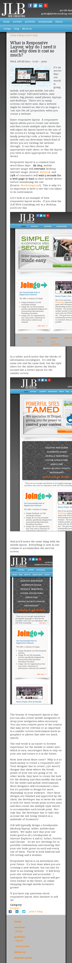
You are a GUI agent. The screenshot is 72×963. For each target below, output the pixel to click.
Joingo (7, 28)
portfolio (30, 21)
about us (27, 28)
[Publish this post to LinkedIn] (17, 911)
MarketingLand (30, 185)
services (17, 21)
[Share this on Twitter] (23, 911)
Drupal (14, 908)
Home (13, 35)
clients (59, 21)
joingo (19, 931)
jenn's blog (32, 35)
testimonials (45, 21)
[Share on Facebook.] (10, 911)
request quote (23, 957)
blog (16, 28)
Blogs (21, 35)
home (6, 21)
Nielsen (44, 172)
